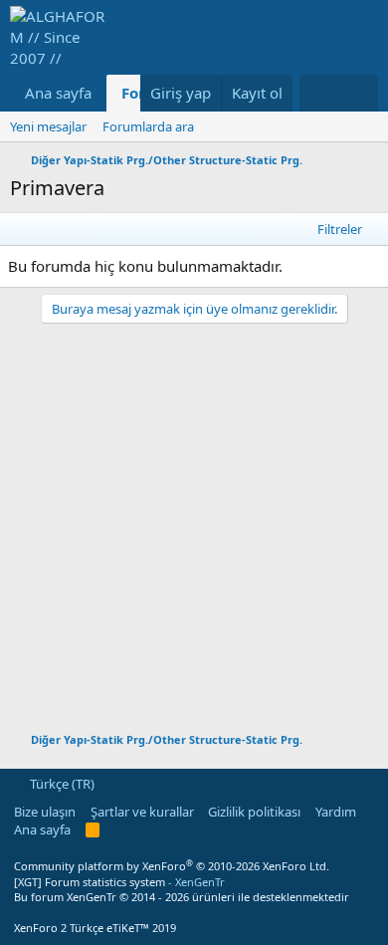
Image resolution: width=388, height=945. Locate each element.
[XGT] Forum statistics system (119, 881)
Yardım (335, 812)
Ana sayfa (58, 93)
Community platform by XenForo (171, 865)
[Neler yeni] (318, 93)
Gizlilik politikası (254, 812)
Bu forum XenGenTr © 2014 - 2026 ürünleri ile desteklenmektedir (181, 896)
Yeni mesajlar (48, 126)
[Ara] (358, 93)
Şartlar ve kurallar (142, 812)
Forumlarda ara (148, 126)
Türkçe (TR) (61, 784)
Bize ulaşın (45, 812)
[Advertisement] (194, 518)
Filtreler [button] (339, 229)
